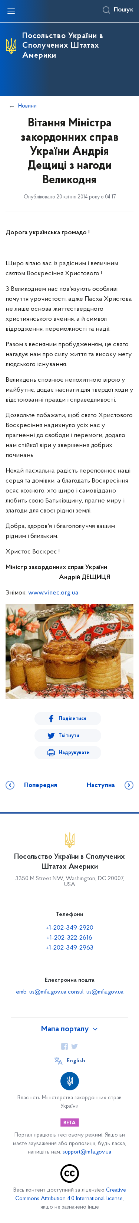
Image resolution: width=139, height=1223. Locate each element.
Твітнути (69, 736)
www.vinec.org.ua (53, 593)
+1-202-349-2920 (69, 928)
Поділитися (72, 719)
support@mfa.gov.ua (87, 1152)
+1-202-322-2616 (69, 938)
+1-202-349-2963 (69, 948)
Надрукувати (74, 753)
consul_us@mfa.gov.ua (95, 992)
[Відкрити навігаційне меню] (11, 11)
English (76, 1061)
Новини (27, 106)
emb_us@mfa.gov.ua (41, 992)
